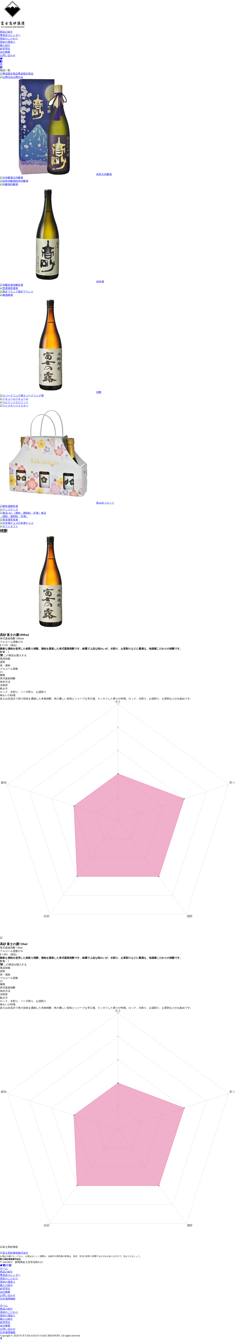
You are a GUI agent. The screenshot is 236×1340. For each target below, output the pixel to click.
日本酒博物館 (7, 1298)
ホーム (4, 1268)
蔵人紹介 (5, 45)
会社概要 (5, 52)
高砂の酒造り (7, 42)
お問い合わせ (7, 55)
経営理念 (5, 48)
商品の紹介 (6, 31)
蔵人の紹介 (6, 1285)
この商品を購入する (15, 655)
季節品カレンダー (10, 35)
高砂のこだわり (9, 38)
